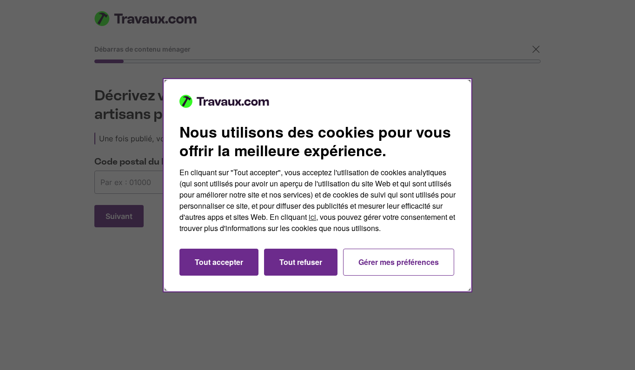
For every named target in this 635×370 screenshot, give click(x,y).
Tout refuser (300, 262)
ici (312, 216)
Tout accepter (219, 262)
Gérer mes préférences (398, 262)
